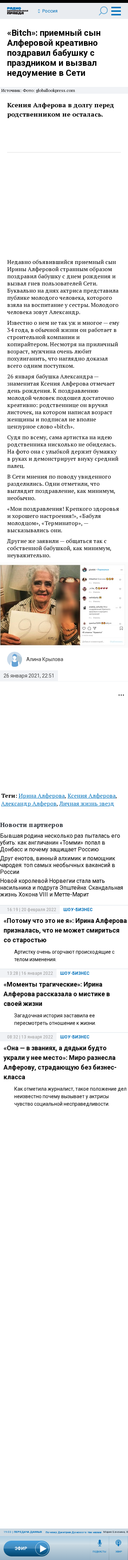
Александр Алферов (29, 803)
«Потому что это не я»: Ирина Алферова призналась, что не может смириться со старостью (65, 930)
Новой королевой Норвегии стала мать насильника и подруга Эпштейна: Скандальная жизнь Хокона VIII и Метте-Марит (61, 887)
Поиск (103, 10)
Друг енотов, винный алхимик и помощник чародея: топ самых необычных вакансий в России (57, 865)
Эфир (118, 1551)
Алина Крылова (44, 659)
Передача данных (28, 1532)
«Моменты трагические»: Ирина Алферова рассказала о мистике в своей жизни (57, 993)
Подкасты (99, 1551)
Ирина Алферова (41, 795)
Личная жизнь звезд (86, 803)
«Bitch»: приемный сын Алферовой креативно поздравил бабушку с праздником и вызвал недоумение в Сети (54, 53)
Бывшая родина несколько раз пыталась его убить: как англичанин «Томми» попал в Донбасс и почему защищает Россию (60, 842)
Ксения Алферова (92, 795)
